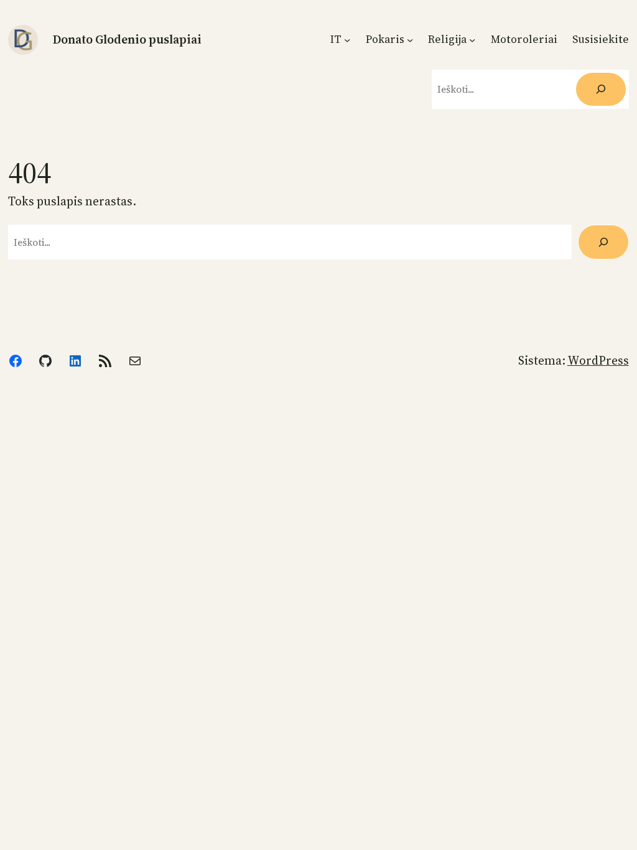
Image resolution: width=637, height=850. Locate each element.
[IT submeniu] (347, 39)
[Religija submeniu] (472, 39)
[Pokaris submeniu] (410, 39)
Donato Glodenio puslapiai (127, 39)
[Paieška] (603, 242)
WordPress (598, 360)
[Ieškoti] (600, 89)
